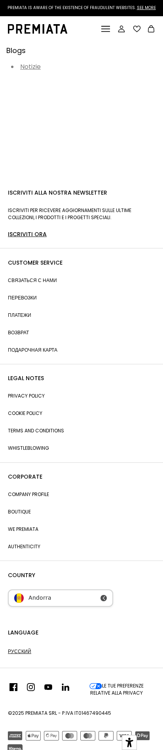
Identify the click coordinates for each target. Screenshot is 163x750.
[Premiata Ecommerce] (37, 31)
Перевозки (22, 297)
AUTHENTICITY (24, 546)
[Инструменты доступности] (129, 742)
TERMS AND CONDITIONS (36, 430)
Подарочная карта (32, 350)
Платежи (19, 315)
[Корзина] (151, 29)
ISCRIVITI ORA (27, 234)
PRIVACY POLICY (26, 395)
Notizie (30, 66)
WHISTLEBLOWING (28, 448)
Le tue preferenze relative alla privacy (117, 689)
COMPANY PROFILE (28, 494)
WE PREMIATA (23, 529)
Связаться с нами (32, 280)
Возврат (18, 332)
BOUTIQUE (19, 511)
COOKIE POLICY (25, 413)
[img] (13, 689)
